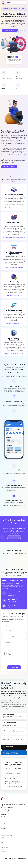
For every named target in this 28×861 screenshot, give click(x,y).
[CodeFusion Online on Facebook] (5, 811)
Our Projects (3, 823)
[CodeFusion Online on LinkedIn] (8, 811)
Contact (3, 837)
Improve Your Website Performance (13, 267)
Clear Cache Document (6, 835)
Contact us (3, 818)
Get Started (22, 30)
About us (3, 816)
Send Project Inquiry (14, 667)
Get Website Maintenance (13, 323)
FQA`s (2, 849)
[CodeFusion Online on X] (2, 811)
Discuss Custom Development (13, 353)
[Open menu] (25, 2)
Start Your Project (14, 537)
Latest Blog (3, 851)
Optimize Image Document (7, 830)
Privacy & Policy (4, 847)
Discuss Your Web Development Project (13, 237)
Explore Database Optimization (13, 208)
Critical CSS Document (6, 833)
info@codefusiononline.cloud (15, 607)
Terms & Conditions (5, 845)
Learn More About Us (9, 166)
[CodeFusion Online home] (14, 798)
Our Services (4, 821)
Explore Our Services (10, 30)
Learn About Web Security (13, 295)
